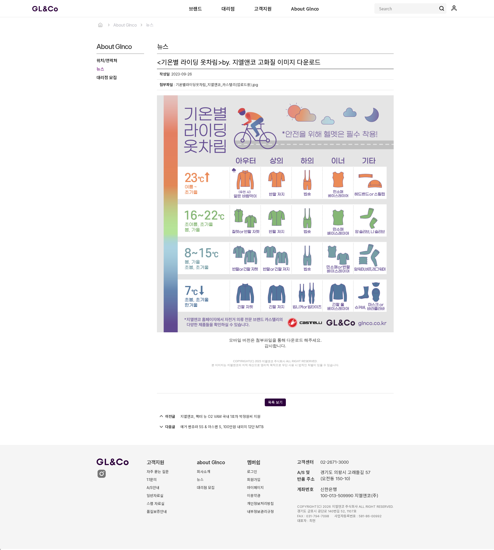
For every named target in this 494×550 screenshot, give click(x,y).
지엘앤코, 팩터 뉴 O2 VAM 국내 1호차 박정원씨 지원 (220, 416)
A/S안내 (153, 487)
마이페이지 (255, 487)
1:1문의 (152, 479)
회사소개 (203, 471)
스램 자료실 (155, 503)
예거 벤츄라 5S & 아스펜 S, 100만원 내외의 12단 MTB (222, 427)
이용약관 (253, 495)
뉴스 (100, 69)
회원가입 (253, 479)
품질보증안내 (157, 511)
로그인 (252, 471)
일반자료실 (155, 495)
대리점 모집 (106, 77)
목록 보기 (275, 402)
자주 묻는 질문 (158, 471)
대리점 (228, 8)
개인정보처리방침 (260, 503)
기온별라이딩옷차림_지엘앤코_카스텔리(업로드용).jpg (217, 84)
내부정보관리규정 (260, 511)
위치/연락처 (106, 60)
